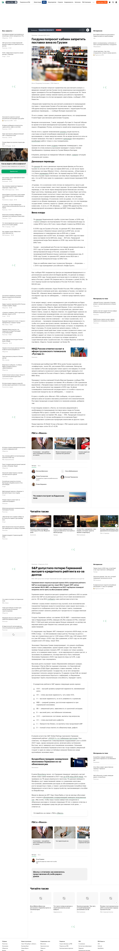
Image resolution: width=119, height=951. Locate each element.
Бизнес (4, 673)
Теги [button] (39, 483)
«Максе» (60, 830)
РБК (33, 142)
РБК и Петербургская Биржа (9, 909)
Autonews (33, 552)
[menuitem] (25, 2)
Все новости (7, 31)
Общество (5, 38)
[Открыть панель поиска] (113, 2)
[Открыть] (14, 2)
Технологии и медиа (7, 199)
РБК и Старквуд (6, 226)
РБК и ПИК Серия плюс (8, 189)
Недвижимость (57, 929)
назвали (75, 172)
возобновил (36, 158)
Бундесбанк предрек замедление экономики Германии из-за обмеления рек (50, 779)
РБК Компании (6, 235)
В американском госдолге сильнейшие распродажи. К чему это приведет (104, 602)
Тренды (55, 552)
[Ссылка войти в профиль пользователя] (116, 2)
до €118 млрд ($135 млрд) (73, 793)
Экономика (5, 181)
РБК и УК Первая (6, 146)
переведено (44, 190)
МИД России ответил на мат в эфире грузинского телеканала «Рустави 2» (49, 368)
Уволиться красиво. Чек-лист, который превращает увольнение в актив (104, 594)
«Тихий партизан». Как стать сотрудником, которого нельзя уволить (104, 52)
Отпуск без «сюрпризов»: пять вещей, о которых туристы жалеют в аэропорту (86, 548)
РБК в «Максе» (39, 450)
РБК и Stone (5, 324)
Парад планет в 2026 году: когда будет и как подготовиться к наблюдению (104, 586)
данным (37, 183)
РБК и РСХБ (5, 648)
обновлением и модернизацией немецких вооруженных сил (59, 815)
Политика (4, 48)
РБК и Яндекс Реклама (8, 790)
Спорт (4, 56)
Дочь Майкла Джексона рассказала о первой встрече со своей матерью (104, 35)
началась (63, 149)
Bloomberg (41, 791)
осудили (54, 162)
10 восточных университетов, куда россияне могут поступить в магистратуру (64, 548)
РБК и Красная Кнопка (8, 459)
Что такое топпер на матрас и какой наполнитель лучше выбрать (62, 925)
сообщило (51, 616)
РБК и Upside (5, 360)
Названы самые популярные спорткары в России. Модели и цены (40, 548)
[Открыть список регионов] (110, 2)
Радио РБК (9, 2)
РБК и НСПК (5, 690)
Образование (96, 46)
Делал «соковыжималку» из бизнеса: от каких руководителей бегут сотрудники (105, 43)
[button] (110, 2)
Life (94, 38)
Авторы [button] (34, 483)
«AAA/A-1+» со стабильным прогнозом (62, 755)
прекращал (67, 156)
